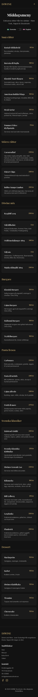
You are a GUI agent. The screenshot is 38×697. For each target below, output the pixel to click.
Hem (3, 650)
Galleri (4, 658)
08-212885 (5, 673)
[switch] (19, 29)
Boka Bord (5, 655)
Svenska (13, 29)
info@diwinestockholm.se (10, 676)
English (28, 29)
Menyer (4, 653)
